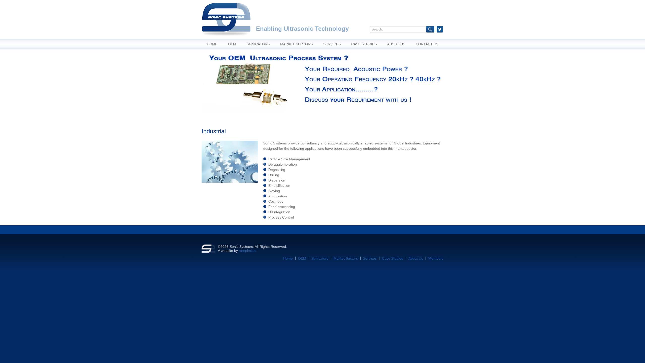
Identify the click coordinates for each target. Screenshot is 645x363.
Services (332, 44)
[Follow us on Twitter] (440, 29)
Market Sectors (296, 44)
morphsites (247, 251)
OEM (232, 44)
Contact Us (427, 44)
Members (435, 258)
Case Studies (364, 44)
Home (212, 44)
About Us (396, 44)
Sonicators (258, 44)
